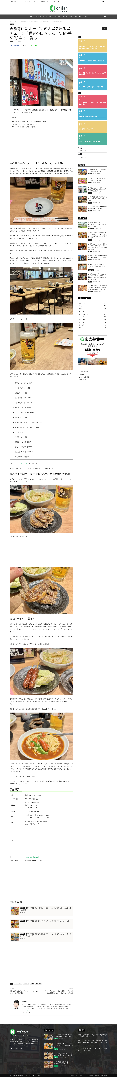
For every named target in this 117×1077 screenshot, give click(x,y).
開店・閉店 (39, 16)
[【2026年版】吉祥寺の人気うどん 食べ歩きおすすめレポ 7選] (48, 1037)
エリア (85, 16)
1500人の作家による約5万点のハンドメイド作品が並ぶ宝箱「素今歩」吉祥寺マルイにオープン (97, 287)
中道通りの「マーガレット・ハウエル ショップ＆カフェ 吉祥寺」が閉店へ (97, 224)
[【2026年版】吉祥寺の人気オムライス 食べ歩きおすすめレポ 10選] (48, 1046)
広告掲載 (81, 374)
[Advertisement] (41, 53)
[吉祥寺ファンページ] (58, 8)
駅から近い (38, 983)
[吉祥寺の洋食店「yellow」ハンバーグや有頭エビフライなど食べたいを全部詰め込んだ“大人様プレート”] (82, 235)
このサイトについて (27, 1)
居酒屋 (32, 983)
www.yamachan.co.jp (32, 857)
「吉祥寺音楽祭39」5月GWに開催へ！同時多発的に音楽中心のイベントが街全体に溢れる (58, 992)
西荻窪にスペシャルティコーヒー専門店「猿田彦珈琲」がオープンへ (97, 266)
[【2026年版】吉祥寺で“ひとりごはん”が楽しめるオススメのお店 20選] (82, 199)
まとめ (30, 16)
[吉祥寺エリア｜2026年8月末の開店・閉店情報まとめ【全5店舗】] (82, 258)
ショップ (91, 291)
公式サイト (25, 463)
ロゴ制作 (49, 1)
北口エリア (26, 983)
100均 (70, 16)
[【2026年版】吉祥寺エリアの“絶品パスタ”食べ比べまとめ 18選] (48, 1055)
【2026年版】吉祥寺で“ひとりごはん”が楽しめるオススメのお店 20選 (97, 198)
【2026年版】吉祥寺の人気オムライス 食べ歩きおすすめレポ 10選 (63, 1045)
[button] (105, 17)
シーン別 (56, 16)
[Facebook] (100, 1)
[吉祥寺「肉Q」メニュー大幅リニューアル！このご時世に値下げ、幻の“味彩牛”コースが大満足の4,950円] (82, 246)
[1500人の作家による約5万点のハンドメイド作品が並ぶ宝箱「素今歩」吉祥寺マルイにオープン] (82, 288)
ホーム (11, 21)
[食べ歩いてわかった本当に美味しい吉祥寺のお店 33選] (82, 181)
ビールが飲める (18, 983)
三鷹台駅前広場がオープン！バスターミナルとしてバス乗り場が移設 (24, 992)
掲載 (35, 1)
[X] (106, 1)
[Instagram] (103, 1)
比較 (64, 16)
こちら (26, 1010)
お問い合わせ (56, 1)
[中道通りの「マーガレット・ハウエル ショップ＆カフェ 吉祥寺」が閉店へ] (82, 225)
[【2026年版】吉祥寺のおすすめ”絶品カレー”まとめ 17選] (82, 209)
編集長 (11, 41)
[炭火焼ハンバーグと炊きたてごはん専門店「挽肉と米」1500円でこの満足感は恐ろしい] (82, 189)
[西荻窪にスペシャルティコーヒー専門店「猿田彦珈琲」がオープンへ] (82, 267)
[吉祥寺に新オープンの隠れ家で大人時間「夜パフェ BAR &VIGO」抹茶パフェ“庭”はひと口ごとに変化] (82, 276)
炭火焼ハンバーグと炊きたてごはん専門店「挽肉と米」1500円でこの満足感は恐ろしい (97, 189)
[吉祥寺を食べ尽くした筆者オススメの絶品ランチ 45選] (82, 172)
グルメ (48, 16)
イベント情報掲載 (41, 1)
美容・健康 (78, 16)
